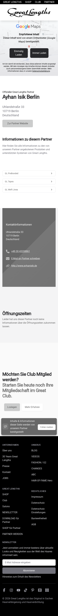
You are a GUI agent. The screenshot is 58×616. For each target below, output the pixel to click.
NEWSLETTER (9, 512)
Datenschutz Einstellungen (38, 510)
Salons (6, 506)
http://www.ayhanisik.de (24, 265)
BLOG (34, 450)
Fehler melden (46, 427)
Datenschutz (38, 502)
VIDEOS (35, 456)
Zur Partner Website (17, 123)
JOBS (5, 478)
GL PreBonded (11, 173)
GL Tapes (9, 181)
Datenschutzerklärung (41, 71)
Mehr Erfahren (32, 407)
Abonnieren (29, 570)
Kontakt (6, 472)
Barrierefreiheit (39, 518)
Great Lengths (12, 2)
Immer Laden (39, 53)
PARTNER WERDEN (12, 534)
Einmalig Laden (18, 53)
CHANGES (36, 468)
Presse (5, 466)
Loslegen (12, 407)
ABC (33, 474)
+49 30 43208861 (20, 251)
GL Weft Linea (11, 189)
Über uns (7, 450)
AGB (33, 524)
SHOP (5, 494)
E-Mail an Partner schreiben (25, 258)
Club (38, 2)
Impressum (37, 496)
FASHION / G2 (38, 462)
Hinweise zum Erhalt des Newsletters (21, 576)
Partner (49, 2)
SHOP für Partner (11, 528)
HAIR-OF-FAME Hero (41, 480)
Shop (28, 2)
